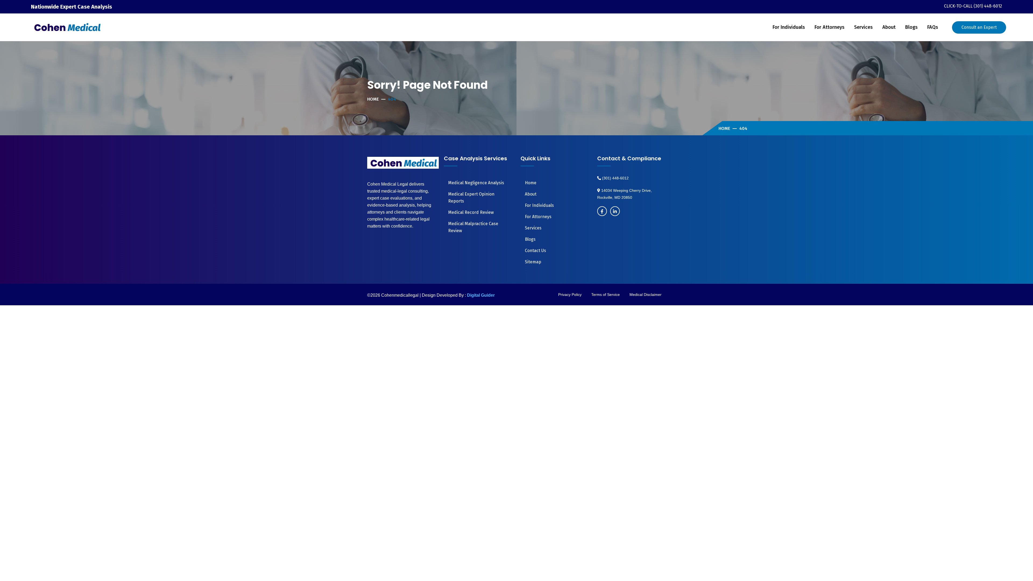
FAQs (932, 27)
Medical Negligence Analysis (476, 182)
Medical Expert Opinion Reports (471, 198)
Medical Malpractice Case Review (473, 227)
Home (373, 99)
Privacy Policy (570, 294)
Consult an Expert (979, 27)
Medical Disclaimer (645, 294)
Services (863, 27)
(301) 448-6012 (615, 178)
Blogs (911, 27)
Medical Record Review (471, 212)
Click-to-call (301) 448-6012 (973, 6)
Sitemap (533, 261)
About (889, 27)
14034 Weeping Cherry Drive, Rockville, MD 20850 (624, 194)
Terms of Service (605, 294)
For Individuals (789, 27)
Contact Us (535, 250)
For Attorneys (829, 27)
